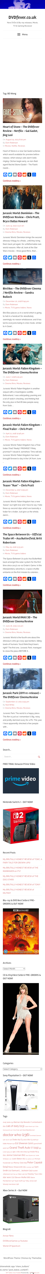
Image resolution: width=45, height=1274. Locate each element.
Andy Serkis (8, 1122)
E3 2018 (34, 1140)
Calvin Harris (30, 1126)
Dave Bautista (28, 1130)
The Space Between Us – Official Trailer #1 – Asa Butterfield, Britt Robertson (22, 538)
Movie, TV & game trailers (15, 308)
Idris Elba (25, 1152)
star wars (8, 1177)
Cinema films (10, 232)
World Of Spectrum (11, 1246)
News (29, 308)
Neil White (10, 705)
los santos (30, 1159)
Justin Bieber (18, 1159)
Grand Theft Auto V (24, 1147)
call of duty (15, 1126)
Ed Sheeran (24, 1143)
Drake (16, 1140)
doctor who (16, 1135)
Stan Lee (22, 1174)
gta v (16, 1152)
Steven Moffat (22, 1177)
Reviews (21, 146)
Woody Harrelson (11, 1184)
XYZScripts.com (34, 1273)
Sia (15, 1174)
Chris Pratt (17, 1130)
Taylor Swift (20, 1181)
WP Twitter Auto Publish (13, 1273)
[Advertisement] (22, 64)
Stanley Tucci (35, 1174)
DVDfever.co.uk (22, 17)
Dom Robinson (12, 143)
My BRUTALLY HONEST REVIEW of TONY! (21, 884)
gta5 (9, 1152)
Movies (8, 146)
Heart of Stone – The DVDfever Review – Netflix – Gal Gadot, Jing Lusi (21, 131)
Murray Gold (20, 1163)
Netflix (14, 146)
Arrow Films (8, 1236)
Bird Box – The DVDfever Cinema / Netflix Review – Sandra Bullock (22, 292)
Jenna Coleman (15, 1155)
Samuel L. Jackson (22, 1170)
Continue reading (11, 181)
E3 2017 (25, 1140)
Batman (18, 1122)
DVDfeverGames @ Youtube (15, 1241)
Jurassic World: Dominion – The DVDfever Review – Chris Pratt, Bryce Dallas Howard (21, 217)
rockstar (30, 1167)
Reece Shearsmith (17, 1167)
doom (9, 1139)
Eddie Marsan (9, 1143)
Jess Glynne (30, 1155)
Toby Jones (31, 1181)
